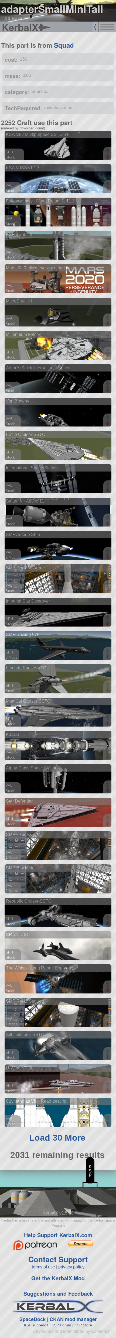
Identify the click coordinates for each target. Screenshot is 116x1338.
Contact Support (58, 1259)
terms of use (43, 1267)
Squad (64, 45)
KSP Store (83, 1325)
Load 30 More (57, 1138)
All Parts (14, 18)
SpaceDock (32, 1319)
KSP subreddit (36, 1325)
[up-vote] (108, 151)
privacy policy (71, 1267)
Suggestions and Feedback (58, 1293)
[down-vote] (108, 156)
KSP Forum (61, 1325)
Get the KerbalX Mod (58, 1278)
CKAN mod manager (73, 1319)
